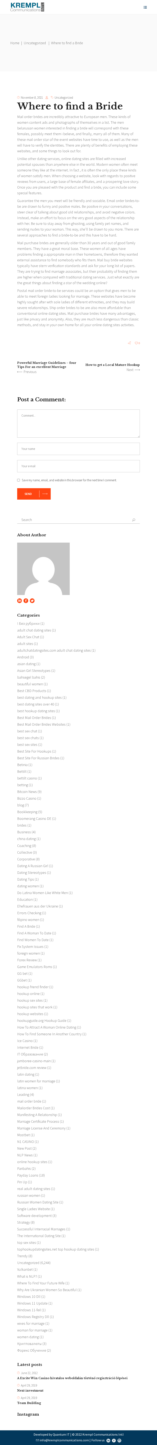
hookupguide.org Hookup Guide (41, 1020)
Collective (24, 852)
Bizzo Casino (26, 798)
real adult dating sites (33, 1188)
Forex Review (27, 960)
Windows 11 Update (32, 1303)
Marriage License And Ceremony (41, 1128)
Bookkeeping (27, 811)
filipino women (28, 919)
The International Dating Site (39, 1235)
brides (22, 825)
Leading (23, 1094)
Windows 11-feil (29, 1310)
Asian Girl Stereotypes (33, 670)
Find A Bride (26, 926)
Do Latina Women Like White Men (42, 892)
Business (24, 832)
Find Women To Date (33, 939)
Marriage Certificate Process (38, 1121)
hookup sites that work (35, 1007)
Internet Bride (27, 1047)
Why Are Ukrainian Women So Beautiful (47, 1289)
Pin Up (22, 1182)
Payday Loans (27, 1175)
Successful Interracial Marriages (41, 1229)
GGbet (22, 980)
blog (20, 805)
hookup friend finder (32, 987)
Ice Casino (25, 1040)
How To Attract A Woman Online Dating (46, 1027)
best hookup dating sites (36, 711)
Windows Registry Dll (33, 1316)
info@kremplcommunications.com (64, 1440)
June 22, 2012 (29, 1373)
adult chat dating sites (34, 630)
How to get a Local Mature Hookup (112, 365)
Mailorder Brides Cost (33, 1108)
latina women (27, 1087)
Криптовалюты (29, 1343)
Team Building (29, 1403)
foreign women (28, 953)
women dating (28, 1337)
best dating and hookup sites (39, 697)
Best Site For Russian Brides (38, 758)
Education (25, 899)
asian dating (26, 663)
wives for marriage (31, 1323)
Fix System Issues (30, 946)
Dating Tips (25, 879)
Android (23, 657)
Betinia (22, 764)
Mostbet (23, 1135)
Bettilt (22, 771)
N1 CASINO (25, 1141)
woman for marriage (32, 1330)
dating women (28, 886)
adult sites (25, 643)
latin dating (25, 1074)
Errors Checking (29, 913)
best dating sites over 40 (35, 704)
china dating (26, 838)
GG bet (22, 973)
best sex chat (27, 731)
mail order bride (29, 1101)
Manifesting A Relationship (37, 1114)
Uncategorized (35, 43)
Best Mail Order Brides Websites (41, 724)
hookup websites (30, 1013)
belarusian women (31, 128)
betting (22, 785)
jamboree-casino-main (34, 1061)
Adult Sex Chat (28, 637)
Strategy (23, 1222)
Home (14, 43)
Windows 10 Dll (28, 1296)
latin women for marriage (36, 1081)
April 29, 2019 (29, 1385)
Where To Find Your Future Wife (41, 1283)
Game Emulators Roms (34, 966)
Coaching (24, 845)
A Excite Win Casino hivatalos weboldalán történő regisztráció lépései (72, 1378)
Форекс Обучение (31, 1350)
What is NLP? (27, 1276)
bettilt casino (27, 778)
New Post (24, 1148)
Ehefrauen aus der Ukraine (37, 906)
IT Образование (30, 1054)
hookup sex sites (30, 1000)
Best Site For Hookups (34, 751)
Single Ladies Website (33, 1209)
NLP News (25, 1155)
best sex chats (28, 737)
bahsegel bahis (28, 677)
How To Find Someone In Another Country (49, 1034)
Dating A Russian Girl (32, 865)
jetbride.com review (31, 1067)
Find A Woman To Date (34, 933)
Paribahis (24, 1168)
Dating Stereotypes (31, 872)
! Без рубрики (28, 623)
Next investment (30, 1390)
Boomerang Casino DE (34, 818)
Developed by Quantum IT (52, 1434)
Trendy (22, 1256)
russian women (28, 1195)
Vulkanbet (25, 1269)
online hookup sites (32, 1161)
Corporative (26, 859)
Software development (34, 1215)
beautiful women (30, 684)
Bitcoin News (27, 791)
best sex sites (27, 744)
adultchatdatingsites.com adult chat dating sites (54, 650)
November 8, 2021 (32, 97)
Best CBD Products (31, 690)
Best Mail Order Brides (34, 717)
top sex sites (26, 1242)
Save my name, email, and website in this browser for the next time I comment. (69, 480)
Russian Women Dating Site (37, 1202)
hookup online (28, 993)
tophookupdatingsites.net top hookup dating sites (55, 1249)
